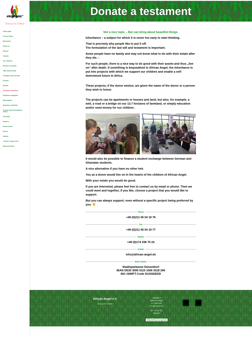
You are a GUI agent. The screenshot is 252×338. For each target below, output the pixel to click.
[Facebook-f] (186, 303)
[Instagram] (198, 303)
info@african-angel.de (157, 320)
